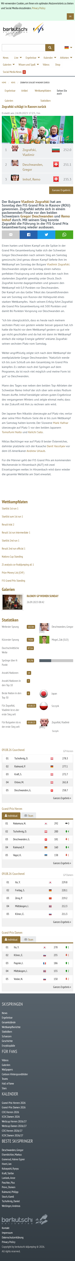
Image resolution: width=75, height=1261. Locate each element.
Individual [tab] (12, 815)
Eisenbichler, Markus (12, 1154)
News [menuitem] (5, 57)
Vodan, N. (18, 979)
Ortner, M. (19, 782)
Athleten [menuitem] (64, 57)
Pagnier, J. (18, 963)
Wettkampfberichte (11, 1027)
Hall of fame (8, 1083)
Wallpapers (7, 1069)
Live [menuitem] (16, 57)
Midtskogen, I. (22, 906)
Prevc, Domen (8, 1187)
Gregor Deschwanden (36, 216)
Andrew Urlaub (36, 451)
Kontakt (5, 1228)
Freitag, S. (20, 890)
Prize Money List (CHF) (13, 572)
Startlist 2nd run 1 (10, 540)
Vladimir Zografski (35, 201)
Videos (5, 1060)
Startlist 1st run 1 (10, 508)
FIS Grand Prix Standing (13, 580)
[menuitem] (67, 47)
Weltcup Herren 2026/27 (14, 1121)
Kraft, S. (18, 774)
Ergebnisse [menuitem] (31, 57)
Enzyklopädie (8, 1045)
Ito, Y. (17, 882)
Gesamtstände (9, 1022)
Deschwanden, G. (22, 790)
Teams (5, 1078)
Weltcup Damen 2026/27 (14, 1126)
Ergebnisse (10, 90)
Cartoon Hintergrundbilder (15, 1074)
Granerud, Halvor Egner (13, 1159)
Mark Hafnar (60, 423)
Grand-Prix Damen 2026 (13, 1107)
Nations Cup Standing (12, 556)
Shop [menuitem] (57, 64)
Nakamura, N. (19, 823)
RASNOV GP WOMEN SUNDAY (42, 596)
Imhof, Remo (31, 179)
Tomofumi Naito (12, 432)
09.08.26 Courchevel (37, 750)
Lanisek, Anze (8, 1178)
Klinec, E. (19, 914)
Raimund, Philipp (10, 1192)
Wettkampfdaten (43, 90)
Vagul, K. (17, 855)
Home (4, 82)
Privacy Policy (38, 8)
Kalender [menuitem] (48, 57)
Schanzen (6, 1036)
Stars (4, 1088)
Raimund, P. (19, 766)
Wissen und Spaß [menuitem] (27, 64)
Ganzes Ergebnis (61, 190)
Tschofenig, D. (21, 758)
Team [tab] (30, 815)
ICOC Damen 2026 (11, 1116)
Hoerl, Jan (6, 1164)
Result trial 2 (8, 524)
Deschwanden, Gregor (12, 1150)
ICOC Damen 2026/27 (12, 1135)
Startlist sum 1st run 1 (12, 516)
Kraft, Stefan (8, 1173)
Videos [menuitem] (46, 64)
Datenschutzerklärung (12, 1237)
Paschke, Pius (8, 1182)
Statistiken (45, 100)
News (13, 82)
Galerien (9, 100)
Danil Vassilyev (56, 446)
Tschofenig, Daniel (11, 1201)
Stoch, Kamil (8, 1196)
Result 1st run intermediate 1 (16, 532)
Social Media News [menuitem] (14, 72)
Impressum (7, 1232)
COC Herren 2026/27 (12, 1130)
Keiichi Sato (35, 432)
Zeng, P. (18, 898)
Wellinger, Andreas (11, 1206)
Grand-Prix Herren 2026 (13, 1103)
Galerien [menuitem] (7, 64)
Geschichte (7, 1041)
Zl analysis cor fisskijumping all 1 (18, 564)
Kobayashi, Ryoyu (10, 1168)
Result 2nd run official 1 (13, 548)
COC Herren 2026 (10, 1112)
